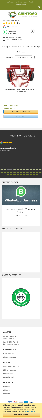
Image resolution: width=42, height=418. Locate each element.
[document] (21, 410)
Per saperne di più (30, 411)
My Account (10, 2)
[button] (2, 169)
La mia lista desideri (21, 2)
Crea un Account (21, 4)
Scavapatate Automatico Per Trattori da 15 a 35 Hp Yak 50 (11, 92)
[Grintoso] (22, 14)
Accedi (31, 2)
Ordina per (10, 57)
